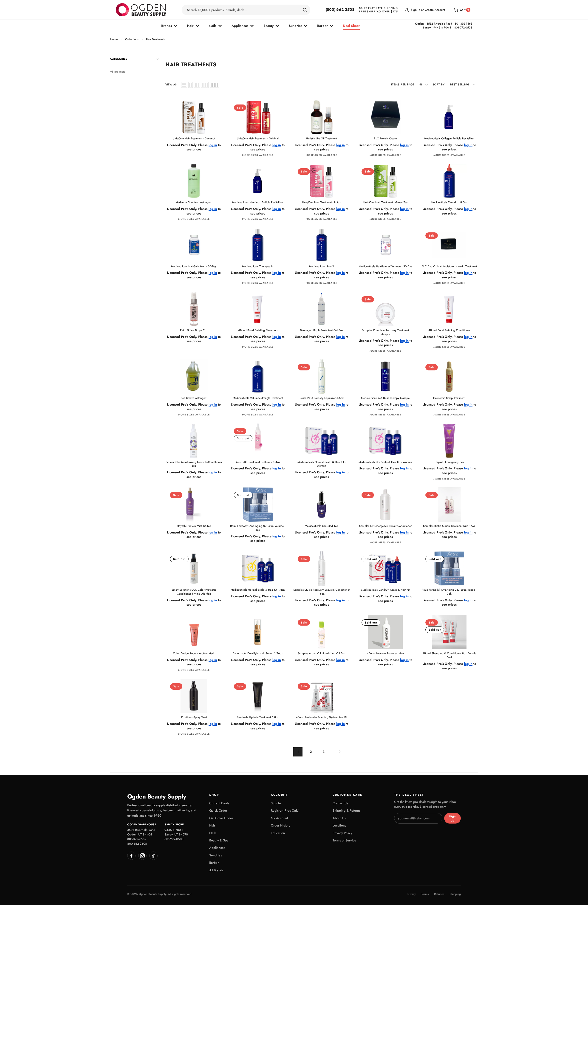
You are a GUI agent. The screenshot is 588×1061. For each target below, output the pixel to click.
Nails (212, 25)
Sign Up (452, 818)
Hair (190, 25)
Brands (166, 25)
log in (213, 145)
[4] (205, 85)
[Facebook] (131, 856)
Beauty (268, 25)
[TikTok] (153, 856)
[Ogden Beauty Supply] (141, 9)
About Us (339, 818)
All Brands (216, 870)
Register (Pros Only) (285, 810)
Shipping (455, 894)
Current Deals (219, 803)
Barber (322, 25)
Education (278, 833)
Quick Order (218, 810)
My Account (279, 818)
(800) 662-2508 (340, 9)
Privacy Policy (342, 833)
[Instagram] (142, 856)
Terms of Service (344, 840)
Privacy (411, 894)
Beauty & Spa (218, 840)
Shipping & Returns (346, 810)
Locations (339, 825)
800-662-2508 (137, 843)
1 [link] (298, 751)
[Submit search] (305, 10)
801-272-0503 (463, 27)
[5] (214, 85)
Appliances (240, 25)
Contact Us (340, 803)
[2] (190, 85)
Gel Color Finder (221, 818)
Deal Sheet (351, 25)
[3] (197, 85)
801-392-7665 (463, 24)
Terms (425, 894)
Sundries (295, 25)
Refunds (439, 894)
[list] (184, 85)
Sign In (276, 803)
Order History (280, 825)
